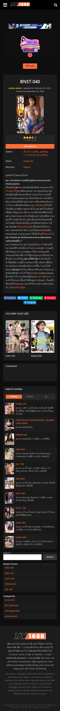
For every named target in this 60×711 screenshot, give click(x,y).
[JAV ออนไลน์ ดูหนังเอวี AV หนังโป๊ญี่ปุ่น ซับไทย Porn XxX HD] (20, 5)
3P (24, 151)
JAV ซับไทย (28, 427)
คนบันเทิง (27, 439)
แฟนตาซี (45, 456)
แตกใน (40, 244)
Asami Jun (28, 161)
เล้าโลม (19, 414)
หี (39, 258)
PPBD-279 (21, 404)
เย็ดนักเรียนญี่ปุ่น (25, 226)
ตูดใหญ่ (44, 151)
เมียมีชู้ (43, 471)
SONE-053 (21, 537)
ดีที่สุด (21, 411)
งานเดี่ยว (34, 151)
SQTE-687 (21, 522)
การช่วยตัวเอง (47, 527)
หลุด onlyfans (37, 205)
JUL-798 (20, 464)
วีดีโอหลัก (30, 66)
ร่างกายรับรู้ (29, 155)
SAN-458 (20, 449)
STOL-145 (21, 508)
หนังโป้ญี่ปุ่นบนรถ (33, 411)
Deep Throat (41, 512)
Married (36, 483)
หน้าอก (24, 471)
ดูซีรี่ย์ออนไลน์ (47, 234)
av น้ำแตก (32, 408)
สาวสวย (44, 483)
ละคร (37, 456)
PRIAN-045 (21, 435)
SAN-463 (20, 478)
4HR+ (25, 408)
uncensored (11, 616)
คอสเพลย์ (42, 408)
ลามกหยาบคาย (46, 541)
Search (7, 553)
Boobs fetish (29, 453)
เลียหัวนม (37, 529)
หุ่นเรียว (19, 544)
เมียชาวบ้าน (33, 471)
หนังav (20, 212)
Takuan (26, 167)
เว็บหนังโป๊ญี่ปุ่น (13, 191)
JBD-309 (9, 589)
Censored (10, 600)
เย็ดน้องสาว (48, 276)
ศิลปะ (43, 468)
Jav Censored (11, 605)
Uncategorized (12, 611)
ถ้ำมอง (51, 512)
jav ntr (38, 276)
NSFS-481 (21, 493)
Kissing (26, 497)
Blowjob (36, 527)
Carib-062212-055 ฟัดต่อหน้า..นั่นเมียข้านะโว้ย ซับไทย (35, 422)
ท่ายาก (35, 541)
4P (28, 151)
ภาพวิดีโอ (45, 439)
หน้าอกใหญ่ (41, 155)
